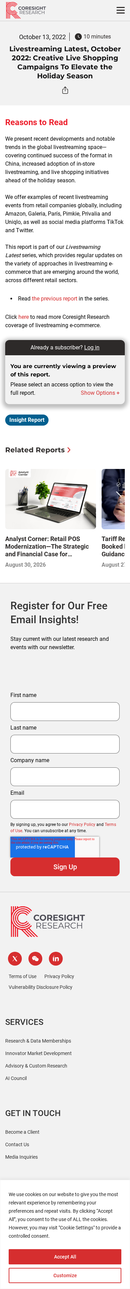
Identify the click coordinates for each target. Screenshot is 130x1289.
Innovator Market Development (38, 1053)
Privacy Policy (82, 824)
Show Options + (100, 393)
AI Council (16, 1078)
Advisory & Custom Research (36, 1066)
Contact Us (17, 1144)
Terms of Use (22, 976)
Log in (91, 347)
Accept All (65, 1257)
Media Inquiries (21, 1157)
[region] (65, 1234)
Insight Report (26, 420)
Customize (65, 1275)
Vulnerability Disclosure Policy (40, 987)
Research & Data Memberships (38, 1041)
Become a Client (22, 1132)
